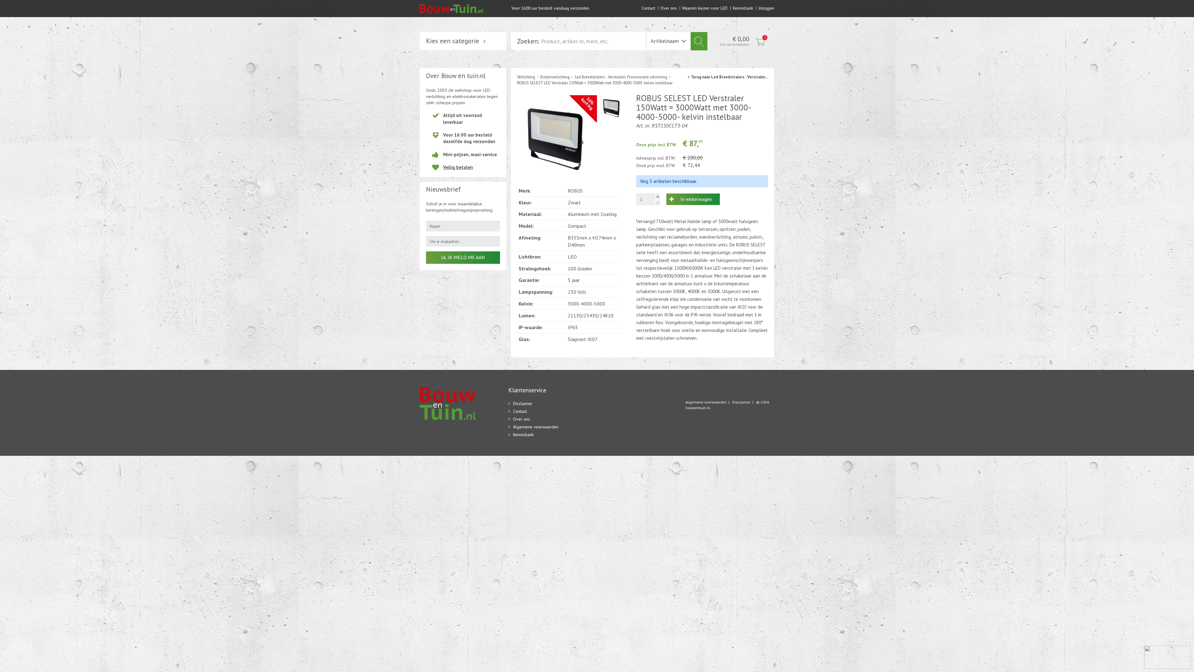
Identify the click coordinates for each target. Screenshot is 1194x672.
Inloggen (766, 8)
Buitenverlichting (555, 77)
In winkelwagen (696, 199)
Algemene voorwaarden (535, 427)
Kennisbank (743, 8)
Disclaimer (522, 403)
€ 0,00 (743, 41)
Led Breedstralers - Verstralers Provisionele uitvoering (621, 77)
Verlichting (526, 77)
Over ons (668, 8)
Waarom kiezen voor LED (705, 8)
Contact (648, 8)
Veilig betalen (458, 167)
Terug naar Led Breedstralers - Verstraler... (729, 77)
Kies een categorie (452, 41)
